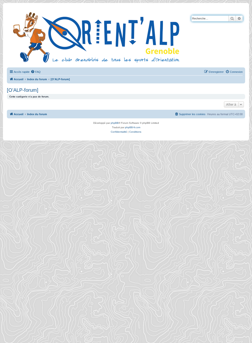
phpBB (115, 123)
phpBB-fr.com (132, 127)
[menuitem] (36, 72)
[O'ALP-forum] (22, 90)
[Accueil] (97, 36)
